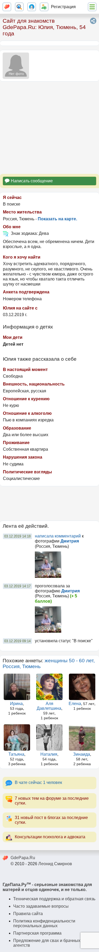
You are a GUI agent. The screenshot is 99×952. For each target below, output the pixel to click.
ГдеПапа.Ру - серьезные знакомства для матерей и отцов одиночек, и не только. (47, 887)
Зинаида (81, 754)
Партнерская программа (37, 933)
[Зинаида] (82, 737)
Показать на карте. (57, 219)
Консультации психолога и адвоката (50, 837)
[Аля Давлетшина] (49, 687)
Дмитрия (69, 541)
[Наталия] (49, 737)
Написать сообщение (32, 181)
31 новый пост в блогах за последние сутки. (51, 820)
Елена (75, 703)
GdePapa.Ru (23, 857)
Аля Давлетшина (49, 706)
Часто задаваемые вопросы (41, 906)
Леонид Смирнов (55, 863)
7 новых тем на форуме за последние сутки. (52, 800)
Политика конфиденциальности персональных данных (44, 923)
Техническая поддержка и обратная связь (54, 899)
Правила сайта (28, 913)
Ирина (16, 703)
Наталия (48, 754)
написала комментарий (58, 536)
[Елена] (82, 687)
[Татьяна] (17, 737)
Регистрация (63, 6)
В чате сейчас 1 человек (38, 782)
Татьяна (16, 754)
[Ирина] (17, 687)
